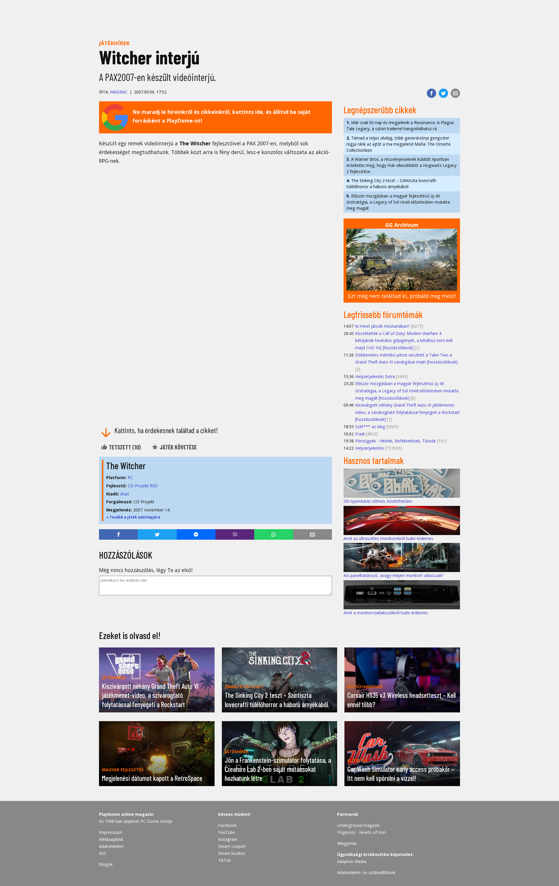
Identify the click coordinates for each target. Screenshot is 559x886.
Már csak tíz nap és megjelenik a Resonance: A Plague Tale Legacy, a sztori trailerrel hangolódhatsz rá (400, 125)
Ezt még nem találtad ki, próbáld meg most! (402, 295)
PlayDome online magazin (126, 814)
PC (130, 477)
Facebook (227, 825)
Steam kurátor (231, 853)
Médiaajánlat (111, 839)
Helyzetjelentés (369, 448)
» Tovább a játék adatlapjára (133, 517)
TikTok (224, 860)
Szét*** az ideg (370, 426)
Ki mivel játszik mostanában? (382, 326)
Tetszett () (124, 447)
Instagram (228, 839)
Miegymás (347, 843)
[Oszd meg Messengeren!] (196, 534)
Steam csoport (232, 846)
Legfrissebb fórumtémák (383, 314)
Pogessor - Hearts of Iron (361, 832)
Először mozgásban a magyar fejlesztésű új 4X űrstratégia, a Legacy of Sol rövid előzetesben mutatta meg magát (398, 202)
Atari (124, 494)
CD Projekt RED (143, 485)
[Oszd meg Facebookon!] (431, 93)
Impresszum (110, 832)
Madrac (119, 92)
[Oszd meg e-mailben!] (455, 93)
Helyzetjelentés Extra (375, 376)
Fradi (360, 434)
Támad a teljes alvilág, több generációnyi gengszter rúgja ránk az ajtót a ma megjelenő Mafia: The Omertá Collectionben (398, 144)
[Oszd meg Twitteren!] (443, 93)
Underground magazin (358, 825)
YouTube (226, 832)
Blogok (106, 864)
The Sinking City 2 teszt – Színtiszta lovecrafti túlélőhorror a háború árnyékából (391, 183)
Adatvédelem (111, 846)
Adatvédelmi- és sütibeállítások (366, 872)
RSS (102, 853)
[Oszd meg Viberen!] (234, 534)
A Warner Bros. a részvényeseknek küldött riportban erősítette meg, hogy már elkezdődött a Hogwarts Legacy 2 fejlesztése (401, 165)
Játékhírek (114, 43)
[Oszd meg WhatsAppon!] (273, 534)
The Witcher (126, 465)
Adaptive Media (351, 861)
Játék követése (177, 447)
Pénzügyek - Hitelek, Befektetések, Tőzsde (395, 441)
